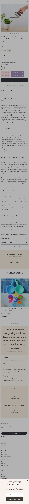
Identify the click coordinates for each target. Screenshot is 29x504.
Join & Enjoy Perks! (14, 499)
